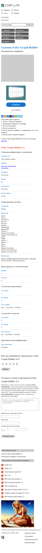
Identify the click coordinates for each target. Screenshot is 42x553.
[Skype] (19, 116)
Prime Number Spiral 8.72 (12, 472)
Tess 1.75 (7, 475)
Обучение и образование (8, 166)
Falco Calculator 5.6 (10, 486)
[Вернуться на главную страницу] (11, 6)
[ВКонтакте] (2, 116)
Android (16, 13)
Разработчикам (30, 542)
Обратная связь (30, 533)
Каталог (6, 34)
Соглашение (29, 536)
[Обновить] (8, 432)
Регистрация (4, 20)
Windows (7, 10)
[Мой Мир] (8, 116)
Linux (5, 13)
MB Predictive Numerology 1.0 (14, 496)
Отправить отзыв (8, 436)
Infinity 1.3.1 (8, 468)
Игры (18, 34)
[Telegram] (21, 116)
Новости (20, 30)
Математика (4, 168)
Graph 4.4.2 (8, 465)
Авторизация (5, 17)
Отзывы (6, 41)
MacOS (16, 10)
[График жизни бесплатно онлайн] (17, 527)
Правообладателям (31, 539)
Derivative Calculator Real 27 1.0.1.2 (16, 489)
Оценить (5, 369)
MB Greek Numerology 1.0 (13, 479)
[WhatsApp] (16, 116)
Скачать (16, 104)
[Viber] (13, 116)
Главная (6, 30)
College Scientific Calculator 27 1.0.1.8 (16, 493)
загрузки (4, 141)
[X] (10, 116)
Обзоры (6, 38)
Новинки (20, 38)
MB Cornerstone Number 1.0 (13, 482)
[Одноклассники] (5, 116)
